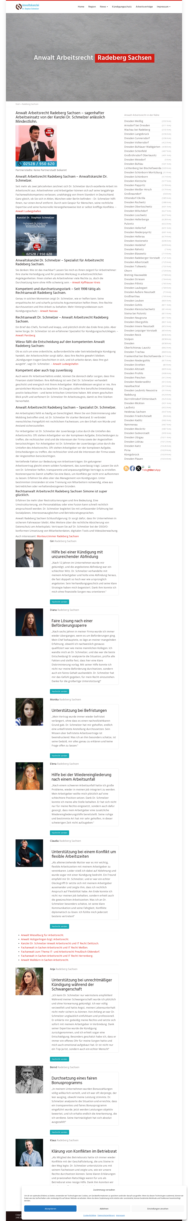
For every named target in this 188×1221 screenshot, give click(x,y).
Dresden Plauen (147, 458)
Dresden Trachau (147, 352)
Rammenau (147, 424)
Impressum (120, 1215)
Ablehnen (104, 1208)
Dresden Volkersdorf (147, 142)
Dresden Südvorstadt (147, 433)
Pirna (147, 450)
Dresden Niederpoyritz (147, 232)
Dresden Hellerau (147, 236)
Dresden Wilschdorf (147, 210)
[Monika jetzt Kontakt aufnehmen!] (29, 712)
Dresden (147, 343)
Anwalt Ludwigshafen (28, 211)
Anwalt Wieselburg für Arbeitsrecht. (42, 935)
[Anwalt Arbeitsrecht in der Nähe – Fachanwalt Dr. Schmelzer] (27, 7)
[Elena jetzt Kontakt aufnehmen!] (29, 776)
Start (18, 104)
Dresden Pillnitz (147, 283)
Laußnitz (147, 407)
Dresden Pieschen (147, 377)
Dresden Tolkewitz (147, 266)
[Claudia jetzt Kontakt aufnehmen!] (29, 853)
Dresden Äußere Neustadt (147, 292)
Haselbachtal (147, 386)
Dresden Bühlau (147, 163)
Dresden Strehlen (147, 364)
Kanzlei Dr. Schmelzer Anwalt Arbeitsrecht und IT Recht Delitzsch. (60, 943)
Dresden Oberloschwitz (147, 206)
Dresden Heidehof (147, 245)
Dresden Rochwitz (147, 202)
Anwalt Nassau (49, 311)
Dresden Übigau (147, 437)
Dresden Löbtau (147, 441)
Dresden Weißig (147, 121)
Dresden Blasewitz (147, 253)
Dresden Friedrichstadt (147, 416)
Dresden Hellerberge (147, 219)
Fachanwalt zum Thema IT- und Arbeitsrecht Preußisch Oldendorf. (60, 951)
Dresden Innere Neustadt (147, 326)
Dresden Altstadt (147, 369)
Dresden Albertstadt (147, 262)
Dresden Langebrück (147, 134)
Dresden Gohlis (147, 304)
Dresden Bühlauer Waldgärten (147, 146)
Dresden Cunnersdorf (147, 138)
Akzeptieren (50, 1208)
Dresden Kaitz (147, 446)
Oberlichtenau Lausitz (147, 347)
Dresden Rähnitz (147, 249)
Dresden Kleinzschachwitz (147, 309)
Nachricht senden (59, 601)
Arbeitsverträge (144, 7)
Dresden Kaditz (147, 420)
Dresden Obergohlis (147, 322)
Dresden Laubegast (147, 287)
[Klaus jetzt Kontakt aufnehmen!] (29, 1152)
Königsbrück (147, 454)
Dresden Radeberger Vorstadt (147, 257)
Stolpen (147, 339)
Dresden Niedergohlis (147, 360)
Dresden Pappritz (147, 185)
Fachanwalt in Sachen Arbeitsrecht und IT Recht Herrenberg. (57, 955)
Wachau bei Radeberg (147, 129)
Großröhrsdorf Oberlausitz (147, 155)
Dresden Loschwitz (147, 215)
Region (92, 7)
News (103, 7)
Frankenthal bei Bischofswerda (147, 356)
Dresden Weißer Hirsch (147, 189)
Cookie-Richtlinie (89, 1215)
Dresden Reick (147, 334)
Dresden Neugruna (147, 317)
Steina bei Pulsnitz (147, 313)
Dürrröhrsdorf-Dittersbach (147, 399)
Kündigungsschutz (122, 7)
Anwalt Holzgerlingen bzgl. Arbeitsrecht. (45, 939)
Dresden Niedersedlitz (147, 381)
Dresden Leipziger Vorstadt (147, 330)
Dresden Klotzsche (147, 181)
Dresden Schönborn (147, 176)
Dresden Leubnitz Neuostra (147, 390)
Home (81, 7)
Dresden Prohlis (147, 373)
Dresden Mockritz (147, 428)
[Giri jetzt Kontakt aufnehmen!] (29, 553)
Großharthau (147, 296)
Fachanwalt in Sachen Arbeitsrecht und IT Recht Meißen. (54, 947)
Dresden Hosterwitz (147, 240)
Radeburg (147, 394)
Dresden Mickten (147, 403)
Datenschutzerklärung (106, 1215)
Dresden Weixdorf (147, 159)
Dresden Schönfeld (147, 151)
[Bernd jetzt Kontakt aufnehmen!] (29, 1079)
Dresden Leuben (147, 300)
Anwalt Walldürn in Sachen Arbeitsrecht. (45, 960)
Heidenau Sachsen (147, 411)
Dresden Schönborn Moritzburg (147, 172)
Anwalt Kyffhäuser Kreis (86, 282)
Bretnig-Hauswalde (147, 275)
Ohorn (147, 270)
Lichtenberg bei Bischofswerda (147, 168)
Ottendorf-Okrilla (147, 198)
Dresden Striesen (147, 279)
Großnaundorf (147, 193)
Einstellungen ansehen (157, 1208)
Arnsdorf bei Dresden (147, 125)
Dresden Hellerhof (147, 228)
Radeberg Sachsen (65, 541)
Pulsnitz (147, 223)
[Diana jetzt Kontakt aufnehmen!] (29, 622)
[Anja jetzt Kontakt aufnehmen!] (29, 981)
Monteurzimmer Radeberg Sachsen (58, 536)
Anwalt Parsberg (25, 335)
